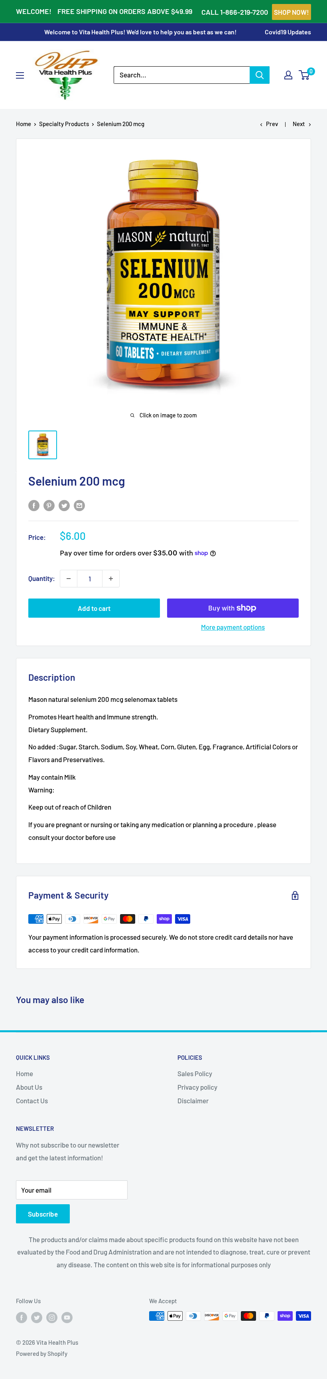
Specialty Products (64, 123)
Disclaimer (193, 1100)
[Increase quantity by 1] (110, 578)
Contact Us (32, 1100)
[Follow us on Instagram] (51, 1317)
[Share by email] (79, 504)
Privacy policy (197, 1087)
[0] (304, 75)
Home (23, 123)
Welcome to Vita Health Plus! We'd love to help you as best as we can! (140, 32)
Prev (272, 123)
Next (299, 123)
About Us (29, 1087)
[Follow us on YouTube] (67, 1317)
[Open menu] (20, 75)
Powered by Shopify (41, 1353)
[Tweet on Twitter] (64, 504)
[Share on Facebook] (33, 504)
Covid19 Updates (288, 32)
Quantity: (41, 578)
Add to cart (94, 608)
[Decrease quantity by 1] (68, 578)
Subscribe (43, 1214)
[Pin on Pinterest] (49, 504)
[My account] (288, 75)
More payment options (233, 627)
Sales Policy (194, 1073)
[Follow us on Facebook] (21, 1317)
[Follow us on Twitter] (36, 1317)
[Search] (260, 75)
